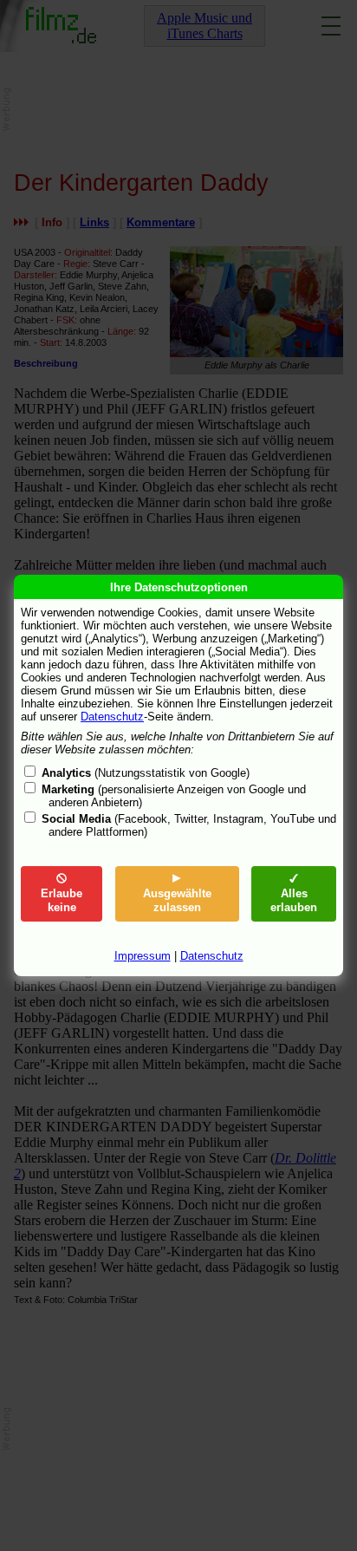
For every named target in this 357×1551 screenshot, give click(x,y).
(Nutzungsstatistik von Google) (146, 772)
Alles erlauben (293, 900)
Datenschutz (112, 716)
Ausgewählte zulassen (177, 900)
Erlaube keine (61, 900)
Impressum (142, 955)
